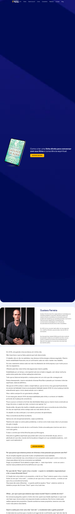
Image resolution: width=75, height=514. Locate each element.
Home (24, 1)
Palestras (51, 1)
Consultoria (44, 1)
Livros (38, 1)
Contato (57, 1)
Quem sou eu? (31, 1)
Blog (63, 1)
